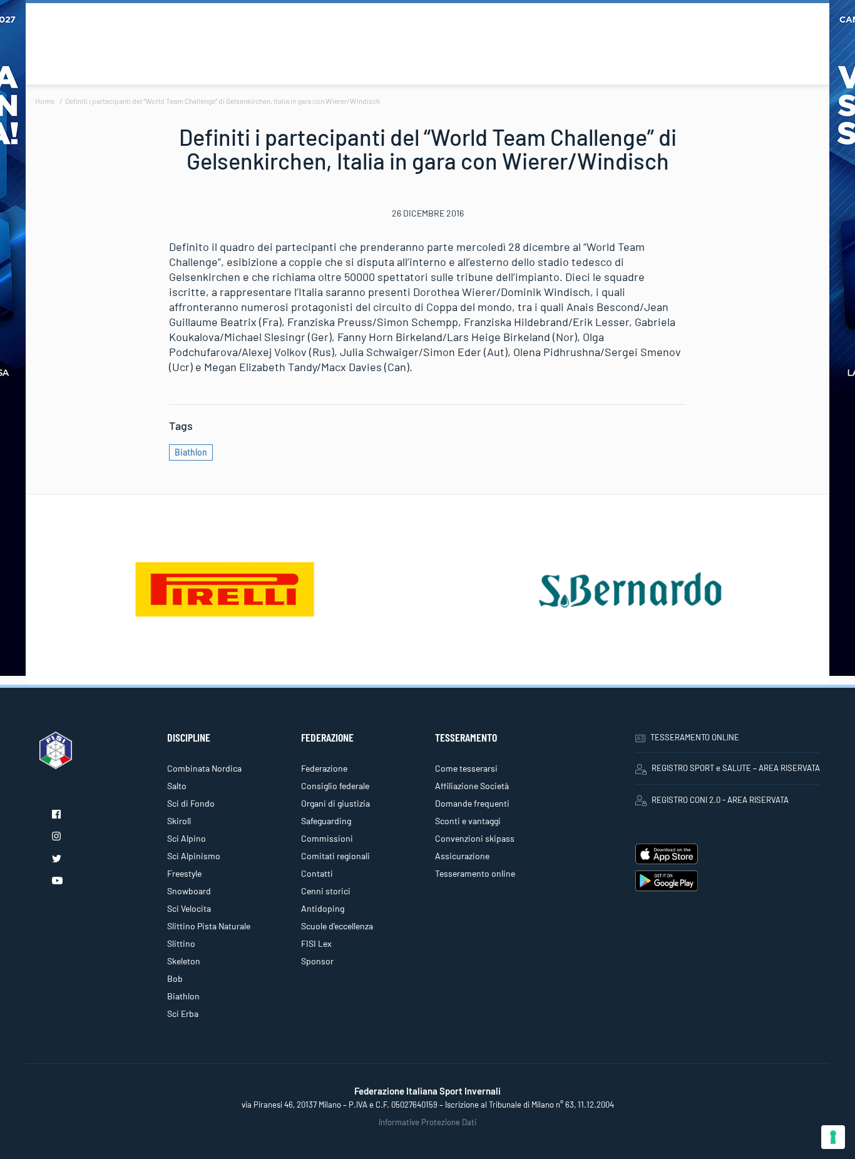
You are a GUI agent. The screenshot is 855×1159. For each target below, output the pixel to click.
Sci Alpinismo (193, 855)
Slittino (181, 943)
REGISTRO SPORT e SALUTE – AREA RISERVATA (736, 768)
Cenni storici (326, 891)
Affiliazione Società (472, 785)
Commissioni (327, 838)
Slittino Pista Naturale (208, 926)
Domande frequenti (472, 803)
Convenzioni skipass (475, 838)
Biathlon (191, 452)
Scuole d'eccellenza (337, 926)
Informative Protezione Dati (427, 1122)
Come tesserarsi (466, 768)
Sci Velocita (189, 908)
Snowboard (189, 891)
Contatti (317, 873)
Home (44, 100)
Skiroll (179, 820)
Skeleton (183, 961)
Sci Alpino (186, 838)
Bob (175, 978)
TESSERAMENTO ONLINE (694, 737)
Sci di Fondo (191, 803)
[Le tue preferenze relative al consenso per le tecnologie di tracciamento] (833, 1137)
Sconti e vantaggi (468, 820)
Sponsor (317, 961)
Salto (177, 785)
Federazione (324, 768)
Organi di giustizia (335, 803)
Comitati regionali (335, 855)
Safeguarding (326, 820)
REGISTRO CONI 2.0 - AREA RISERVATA (720, 800)
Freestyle (184, 873)
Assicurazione (462, 855)
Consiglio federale (335, 785)
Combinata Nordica (204, 768)
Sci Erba (182, 1013)
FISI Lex (316, 943)
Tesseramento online (475, 873)
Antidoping (322, 908)
